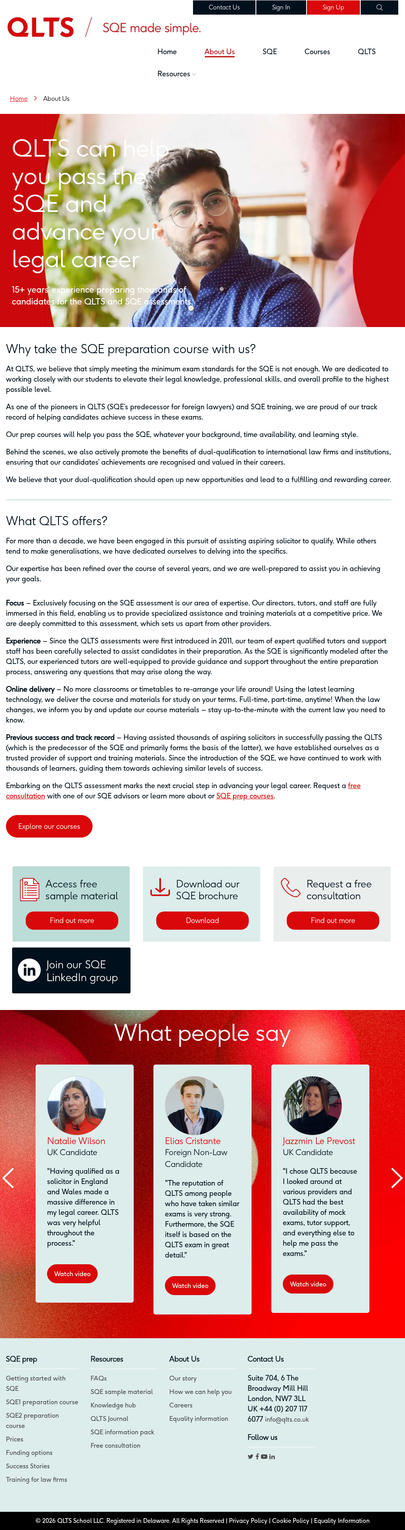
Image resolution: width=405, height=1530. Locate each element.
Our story (183, 1378)
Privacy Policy (248, 1520)
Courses (317, 51)
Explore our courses (49, 826)
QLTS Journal (109, 1418)
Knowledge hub (113, 1405)
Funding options (29, 1452)
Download (202, 920)
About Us (219, 51)
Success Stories (28, 1466)
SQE (270, 51)
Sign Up (333, 7)
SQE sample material (122, 1392)
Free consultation (115, 1445)
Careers (181, 1405)
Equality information (198, 1418)
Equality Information (342, 1520)
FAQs (99, 1378)
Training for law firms (36, 1479)
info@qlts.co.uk (287, 1419)
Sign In (281, 7)
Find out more (72, 920)
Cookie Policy (290, 1520)
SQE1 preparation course (42, 1402)
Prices (14, 1439)
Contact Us (224, 7)
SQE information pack (122, 1432)
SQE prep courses (245, 795)
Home (167, 51)
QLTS (367, 51)
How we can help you (200, 1392)
